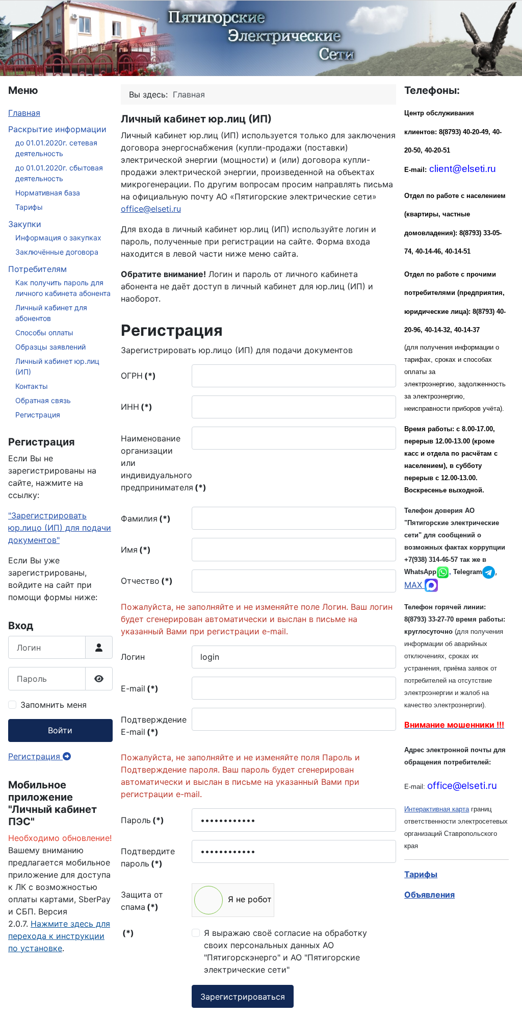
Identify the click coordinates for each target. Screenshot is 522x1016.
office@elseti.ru (151, 209)
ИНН (136, 407)
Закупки (24, 224)
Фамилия (146, 518)
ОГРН (138, 375)
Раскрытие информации (57, 129)
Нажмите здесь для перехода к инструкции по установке (59, 936)
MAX (414, 585)
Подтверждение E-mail (154, 725)
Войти (60, 730)
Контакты (31, 386)
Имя (136, 549)
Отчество (147, 581)
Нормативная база (47, 192)
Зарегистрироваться (242, 997)
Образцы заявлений (50, 346)
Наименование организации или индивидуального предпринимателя (154, 462)
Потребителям (37, 269)
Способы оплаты (44, 332)
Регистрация (37, 414)
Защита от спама (142, 900)
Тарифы (29, 207)
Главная (24, 113)
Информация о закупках (58, 237)
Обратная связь (43, 400)
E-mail (140, 688)
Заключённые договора (56, 251)
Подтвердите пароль (148, 857)
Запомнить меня (53, 705)
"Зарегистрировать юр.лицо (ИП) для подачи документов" (59, 527)
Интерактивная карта (436, 809)
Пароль (142, 820)
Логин (133, 657)
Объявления (429, 894)
